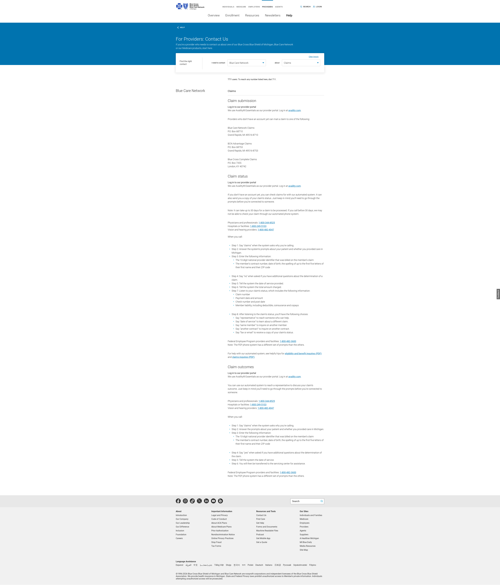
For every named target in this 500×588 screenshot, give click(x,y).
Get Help (260, 523)
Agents (303, 530)
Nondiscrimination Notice (223, 534)
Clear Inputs (313, 57)
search (307, 7)
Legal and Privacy (219, 515)
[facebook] (178, 502)
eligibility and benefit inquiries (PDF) (303, 353)
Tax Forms (216, 546)
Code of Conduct (219, 519)
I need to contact (218, 63)
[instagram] (185, 502)
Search (296, 501)
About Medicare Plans (221, 526)
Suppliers (304, 534)
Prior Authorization (220, 530)
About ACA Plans (219, 523)
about (277, 63)
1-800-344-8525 (267, 222)
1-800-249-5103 (258, 226)
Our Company (182, 519)
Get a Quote (261, 542)
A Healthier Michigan (309, 538)
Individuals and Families (311, 515)
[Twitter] (199, 502)
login (319, 7)
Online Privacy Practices (222, 538)
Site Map (304, 550)
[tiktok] (192, 502)
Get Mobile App (263, 538)
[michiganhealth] (220, 502)
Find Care (260, 519)
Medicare (304, 519)
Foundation (181, 534)
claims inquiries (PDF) (243, 357)
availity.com (294, 110)
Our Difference (182, 526)
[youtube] (213, 502)
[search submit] (322, 501)
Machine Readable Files (267, 530)
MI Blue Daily (306, 542)
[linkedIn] (206, 502)
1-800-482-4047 (266, 229)
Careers (179, 538)
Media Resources (307, 546)
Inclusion (180, 530)
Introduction (181, 515)
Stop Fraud (216, 542)
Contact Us (261, 515)
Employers (304, 523)
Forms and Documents (266, 526)
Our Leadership (183, 523)
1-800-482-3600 (288, 341)
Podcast (260, 534)
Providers (304, 526)
